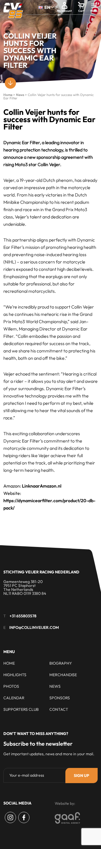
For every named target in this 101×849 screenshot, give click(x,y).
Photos (11, 686)
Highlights (14, 674)
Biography (60, 663)
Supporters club (21, 709)
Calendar (13, 697)
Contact (58, 709)
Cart (81, 11)
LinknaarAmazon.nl (41, 486)
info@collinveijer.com (34, 627)
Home (7, 95)
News (20, 95)
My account (64, 11)
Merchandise (63, 674)
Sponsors (59, 697)
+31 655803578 (23, 615)
